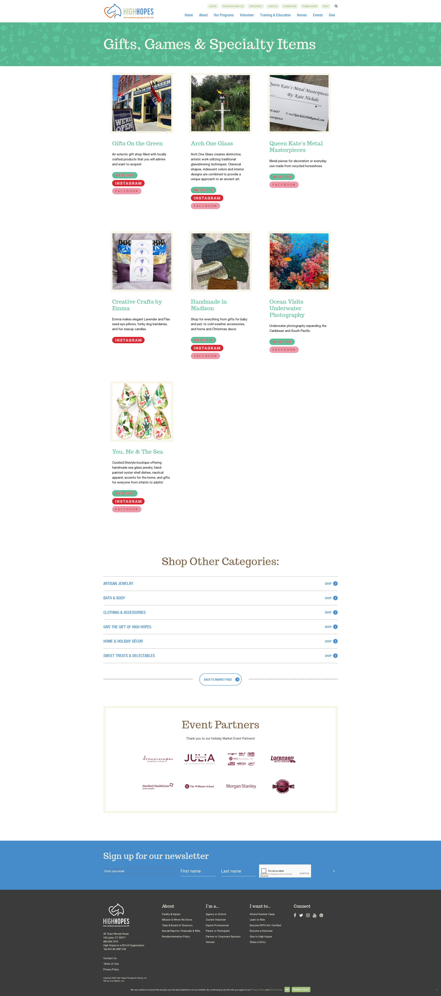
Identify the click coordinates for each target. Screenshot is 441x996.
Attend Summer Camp (262, 914)
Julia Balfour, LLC (116, 981)
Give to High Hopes (261, 936)
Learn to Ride (257, 919)
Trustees (272, 6)
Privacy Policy (111, 969)
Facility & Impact (171, 914)
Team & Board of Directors (177, 925)
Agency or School (216, 914)
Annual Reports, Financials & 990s (181, 931)
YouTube (314, 914)
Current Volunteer (216, 919)
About (203, 15)
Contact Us (110, 958)
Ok (287, 989)
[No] (436, 990)
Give (332, 15)
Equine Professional (217, 925)
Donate (212, 6)
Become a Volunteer (261, 931)
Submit (323, 871)
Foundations (290, 6)
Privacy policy (301, 989)
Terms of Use (111, 963)
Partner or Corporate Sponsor (223, 936)
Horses (302, 15)
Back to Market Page (218, 679)
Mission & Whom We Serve (177, 919)
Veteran (210, 942)
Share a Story (258, 942)
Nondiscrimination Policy (176, 936)
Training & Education (275, 15)
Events (318, 15)
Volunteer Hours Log (233, 6)
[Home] (132, 915)
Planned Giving (309, 6)
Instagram (308, 914)
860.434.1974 (110, 941)
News (325, 6)
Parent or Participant (218, 931)
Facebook (295, 914)
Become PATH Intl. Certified (265, 925)
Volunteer (247, 15)
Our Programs (224, 15)
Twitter (301, 914)
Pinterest (321, 914)
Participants (256, 6)
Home (189, 15)
